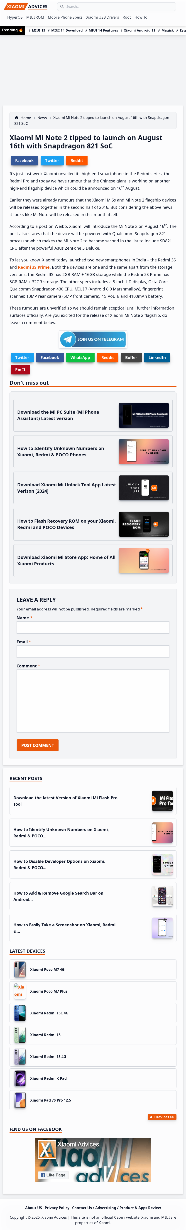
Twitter (22, 357)
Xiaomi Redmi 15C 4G (49, 1013)
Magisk (168, 30)
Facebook (50, 357)
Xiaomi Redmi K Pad (48, 1078)
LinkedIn (157, 357)
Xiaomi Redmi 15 (45, 1034)
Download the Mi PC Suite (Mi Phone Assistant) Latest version (58, 415)
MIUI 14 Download (67, 30)
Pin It (20, 369)
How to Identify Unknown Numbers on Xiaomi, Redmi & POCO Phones (60, 451)
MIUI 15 (38, 30)
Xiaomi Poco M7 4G (47, 969)
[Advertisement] (93, 69)
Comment (28, 666)
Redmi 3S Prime (34, 267)
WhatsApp (80, 357)
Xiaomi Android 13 (140, 30)
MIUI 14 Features (103, 30)
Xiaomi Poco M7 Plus (49, 991)
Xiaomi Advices (54, 1217)
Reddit (107, 357)
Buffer (131, 357)
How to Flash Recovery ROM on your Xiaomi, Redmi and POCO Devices (66, 524)
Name (24, 617)
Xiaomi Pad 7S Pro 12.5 (50, 1100)
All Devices (159, 1116)
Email (24, 642)
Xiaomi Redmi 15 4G (48, 1056)
